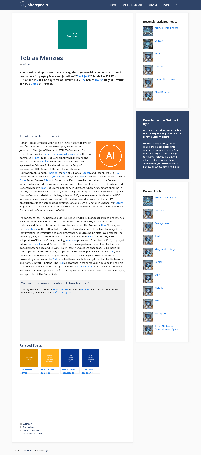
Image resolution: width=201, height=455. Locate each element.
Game (34, 83)
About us (152, 4)
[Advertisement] (72, 110)
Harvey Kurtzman (165, 79)
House (99, 80)
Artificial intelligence (166, 27)
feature (118, 202)
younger (57, 176)
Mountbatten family (32, 433)
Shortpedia (38, 4)
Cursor (158, 261)
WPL (157, 300)
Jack (86, 76)
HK (47, 450)
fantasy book (84, 266)
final (61, 263)
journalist (34, 244)
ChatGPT (160, 40)
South (158, 236)
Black (80, 76)
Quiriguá (160, 66)
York (55, 259)
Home (113, 4)
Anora (158, 53)
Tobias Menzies (60, 289)
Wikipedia (84, 289)
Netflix (44, 161)
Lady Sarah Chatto (32, 430)
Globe (55, 154)
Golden (47, 154)
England (53, 172)
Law (90, 236)
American (71, 240)
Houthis (159, 210)
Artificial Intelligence (132, 4)
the (83, 80)
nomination (74, 154)
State (111, 251)
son (65, 172)
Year (43, 187)
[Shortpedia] (23, 5)
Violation (160, 287)
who (81, 176)
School (47, 180)
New (103, 225)
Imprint (166, 4)
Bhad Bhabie (162, 92)
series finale (31, 229)
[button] (177, 5)
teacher (86, 172)
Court (23, 180)
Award (63, 154)
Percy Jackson (162, 223)
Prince (35, 157)
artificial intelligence (62, 292)
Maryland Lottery (165, 249)
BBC (117, 172)
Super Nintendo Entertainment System (167, 327)
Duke (158, 274)
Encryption (161, 313)
